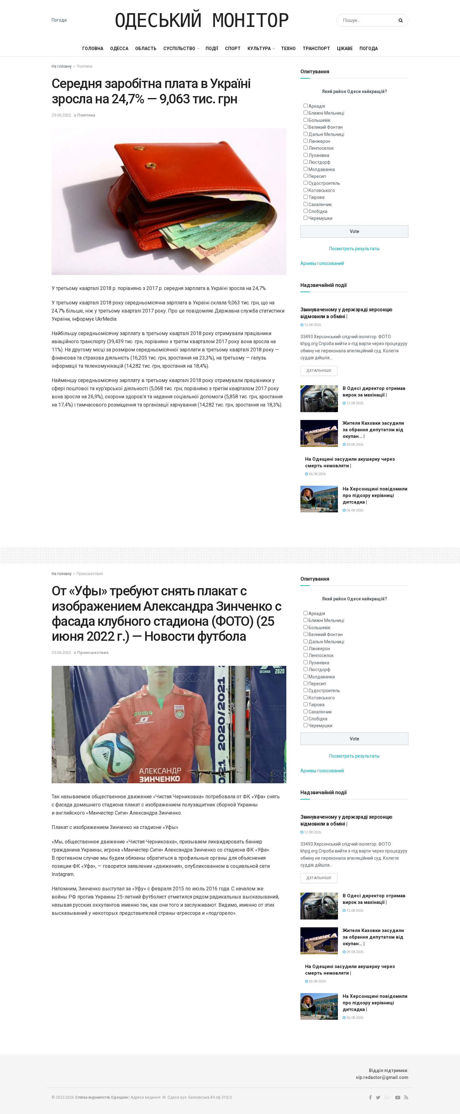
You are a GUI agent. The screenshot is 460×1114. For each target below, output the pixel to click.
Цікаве (345, 48)
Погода (59, 20)
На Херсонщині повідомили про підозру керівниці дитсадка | (375, 495)
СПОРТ (233, 48)
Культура (259, 48)
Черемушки (320, 218)
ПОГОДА (369, 48)
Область (145, 48)
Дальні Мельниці (326, 134)
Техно (288, 48)
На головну (62, 66)
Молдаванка (322, 169)
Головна (92, 48)
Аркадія (317, 106)
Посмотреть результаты (354, 248)
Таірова (317, 197)
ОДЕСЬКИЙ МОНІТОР (202, 20)
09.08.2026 (354, 445)
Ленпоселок (321, 148)
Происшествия (90, 574)
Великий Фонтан (326, 127)
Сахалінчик (320, 204)
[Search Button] (402, 20)
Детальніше (318, 371)
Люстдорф (319, 162)
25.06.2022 (61, 115)
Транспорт (316, 48)
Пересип (317, 176)
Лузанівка (319, 155)
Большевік (319, 120)
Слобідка (318, 211)
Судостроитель (324, 183)
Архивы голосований (322, 263)
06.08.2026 (317, 474)
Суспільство (179, 48)
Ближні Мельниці (326, 113)
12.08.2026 (312, 325)
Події (212, 48)
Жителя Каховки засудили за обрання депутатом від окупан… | (373, 429)
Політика (84, 66)
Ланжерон (319, 141)
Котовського (322, 190)
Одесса (119, 48)
